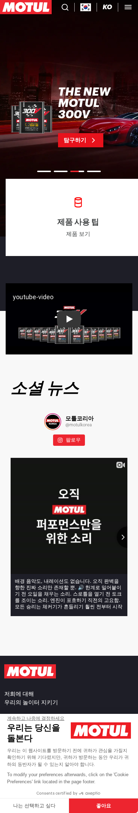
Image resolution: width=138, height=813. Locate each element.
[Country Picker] (86, 7)
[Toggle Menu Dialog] (128, 7)
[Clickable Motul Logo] (26, 7)
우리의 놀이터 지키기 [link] (31, 702)
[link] (69, 117)
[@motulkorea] (53, 422)
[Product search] (65, 7)
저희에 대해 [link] (19, 694)
